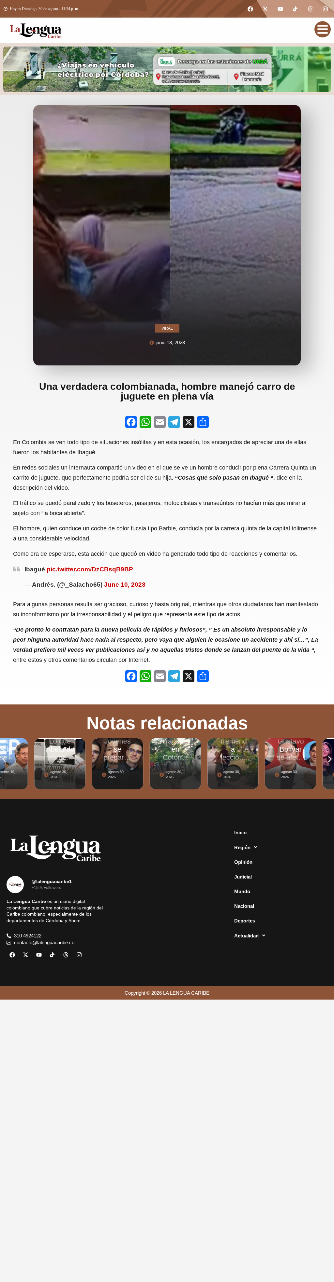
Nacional (244, 906)
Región (242, 847)
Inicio (240, 832)
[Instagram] (325, 8)
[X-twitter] (265, 8)
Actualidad (246, 935)
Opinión (243, 862)
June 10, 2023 (124, 584)
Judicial (243, 877)
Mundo (242, 891)
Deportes (244, 920)
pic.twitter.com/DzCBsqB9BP (90, 569)
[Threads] (310, 8)
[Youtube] (280, 8)
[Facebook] (250, 8)
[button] (4, 759)
